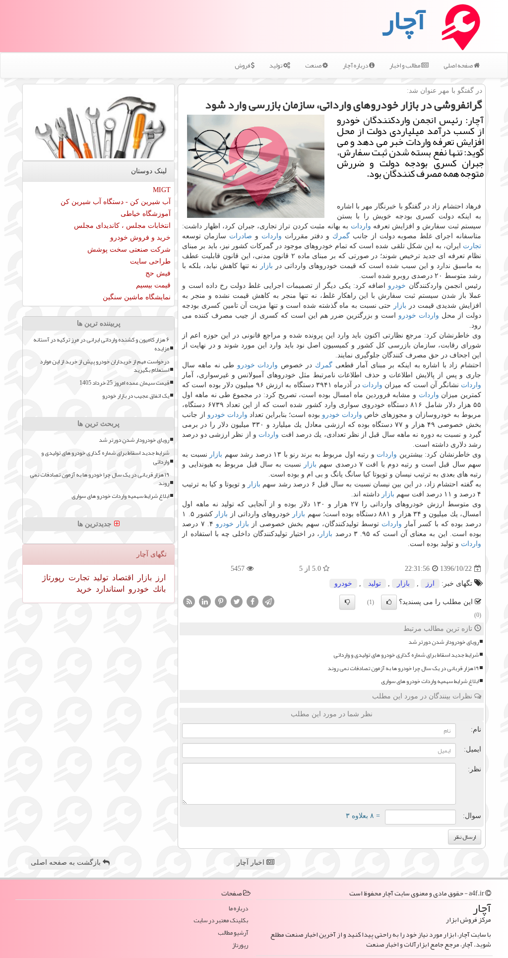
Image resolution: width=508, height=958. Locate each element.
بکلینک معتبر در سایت (220, 920)
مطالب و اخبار (405, 65)
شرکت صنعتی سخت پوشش (129, 249)
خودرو (397, 285)
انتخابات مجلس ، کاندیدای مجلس (122, 225)
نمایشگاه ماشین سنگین (137, 297)
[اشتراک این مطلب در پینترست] (221, 601)
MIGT (162, 190)
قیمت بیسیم (153, 285)
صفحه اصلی (459, 65)
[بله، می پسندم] (389, 602)
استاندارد (109, 589)
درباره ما (238, 908)
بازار (266, 266)
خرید (84, 589)
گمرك (341, 236)
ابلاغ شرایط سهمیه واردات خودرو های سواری (430, 681)
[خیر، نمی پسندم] (347, 602)
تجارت (472, 246)
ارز (430, 583)
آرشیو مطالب (233, 933)
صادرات (240, 236)
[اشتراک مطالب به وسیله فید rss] (189, 601)
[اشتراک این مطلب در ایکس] (237, 601)
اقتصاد (121, 577)
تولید (276, 65)
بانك (158, 589)
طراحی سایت (150, 261)
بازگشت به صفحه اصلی (67, 862)
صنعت (313, 65)
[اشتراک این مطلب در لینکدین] (205, 601)
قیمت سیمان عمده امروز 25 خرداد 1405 (124, 383)
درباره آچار (356, 65)
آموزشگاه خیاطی (146, 213)
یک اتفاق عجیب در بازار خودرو (135, 396)
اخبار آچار (251, 862)
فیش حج (158, 273)
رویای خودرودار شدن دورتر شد (443, 642)
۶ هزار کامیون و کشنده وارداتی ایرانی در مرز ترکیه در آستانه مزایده (101, 344)
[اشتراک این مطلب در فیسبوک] (252, 601)
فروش (243, 65)
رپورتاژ (53, 577)
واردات (361, 226)
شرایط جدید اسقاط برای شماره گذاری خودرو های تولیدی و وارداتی (406, 655)
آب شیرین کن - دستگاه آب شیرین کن (116, 201)
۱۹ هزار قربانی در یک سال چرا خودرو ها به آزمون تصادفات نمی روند (403, 668)
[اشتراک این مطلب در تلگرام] (268, 601)
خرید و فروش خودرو (140, 237)
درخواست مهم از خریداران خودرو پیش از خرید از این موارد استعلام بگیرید (104, 366)
